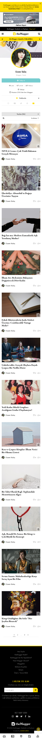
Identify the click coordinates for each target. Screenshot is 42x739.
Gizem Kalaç (10, 159)
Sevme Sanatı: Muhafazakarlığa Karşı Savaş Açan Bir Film (19, 578)
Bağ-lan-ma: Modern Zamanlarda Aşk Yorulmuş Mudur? (20, 237)
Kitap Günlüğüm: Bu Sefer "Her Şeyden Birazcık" (17, 620)
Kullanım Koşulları (21, 667)
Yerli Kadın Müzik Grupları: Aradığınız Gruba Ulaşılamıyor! (17, 409)
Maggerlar (21, 664)
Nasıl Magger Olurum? (21, 661)
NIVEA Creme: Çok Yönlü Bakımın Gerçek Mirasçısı (19, 153)
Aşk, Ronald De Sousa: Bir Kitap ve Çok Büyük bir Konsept (18, 535)
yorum (19, 86)
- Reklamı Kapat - (21, 25)
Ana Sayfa (21, 652)
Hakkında (22, 98)
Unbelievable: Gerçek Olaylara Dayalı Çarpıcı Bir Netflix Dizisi (19, 367)
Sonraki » (28, 635)
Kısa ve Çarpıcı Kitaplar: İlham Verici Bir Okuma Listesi (19, 451)
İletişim (21, 670)
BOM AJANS (25, 731)
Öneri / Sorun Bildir (21, 673)
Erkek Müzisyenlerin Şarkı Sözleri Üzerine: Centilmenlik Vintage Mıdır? (18, 322)
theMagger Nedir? (21, 655)
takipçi (29, 86)
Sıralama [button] (34, 118)
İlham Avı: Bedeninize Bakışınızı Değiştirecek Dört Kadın (17, 279)
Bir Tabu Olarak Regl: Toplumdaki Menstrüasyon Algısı (18, 493)
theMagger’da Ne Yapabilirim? (21, 658)
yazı (11, 86)
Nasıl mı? (32, 29)
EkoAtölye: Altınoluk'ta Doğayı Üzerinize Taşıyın (17, 195)
